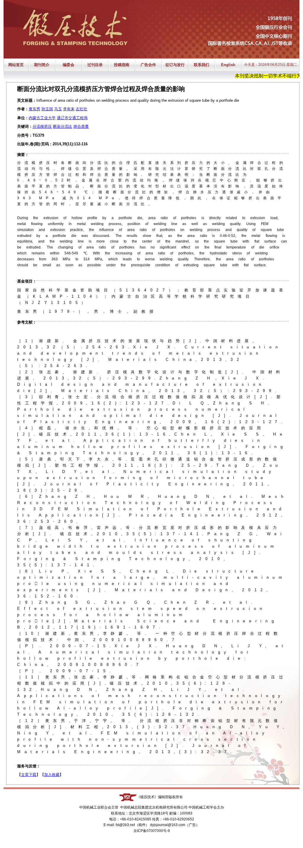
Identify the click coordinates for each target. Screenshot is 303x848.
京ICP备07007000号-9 (151, 831)
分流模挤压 (42, 126)
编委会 (68, 65)
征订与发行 (175, 65)
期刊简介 (41, 65)
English (228, 65)
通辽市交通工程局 (72, 118)
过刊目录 (95, 65)
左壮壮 (81, 109)
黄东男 (34, 109)
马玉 (58, 109)
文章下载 (28, 774)
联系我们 (201, 65)
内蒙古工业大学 (42, 118)
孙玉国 (47, 109)
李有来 (69, 109)
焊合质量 (81, 126)
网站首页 (16, 65)
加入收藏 (51, 774)
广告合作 (148, 65)
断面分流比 (62, 126)
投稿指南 (121, 65)
